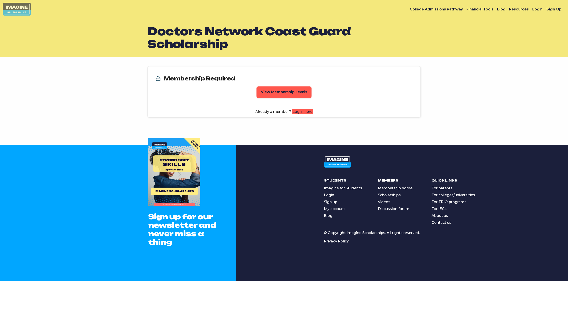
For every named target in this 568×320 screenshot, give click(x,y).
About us (440, 216)
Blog (501, 9)
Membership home (395, 188)
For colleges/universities (453, 195)
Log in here (302, 112)
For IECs (439, 209)
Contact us (441, 222)
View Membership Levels (284, 92)
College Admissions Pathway (436, 9)
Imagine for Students (343, 188)
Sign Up (553, 9)
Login (537, 9)
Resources (519, 9)
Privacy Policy (336, 241)
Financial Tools (479, 9)
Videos (384, 202)
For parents (442, 188)
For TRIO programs (449, 202)
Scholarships (389, 195)
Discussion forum (393, 209)
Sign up (330, 202)
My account (334, 209)
